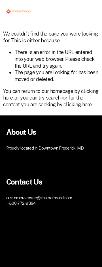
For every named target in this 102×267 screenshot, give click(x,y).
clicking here (77, 104)
